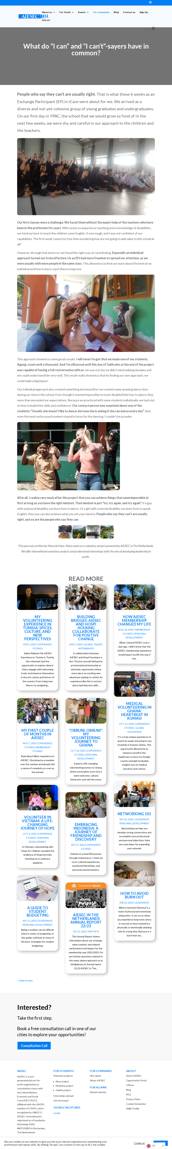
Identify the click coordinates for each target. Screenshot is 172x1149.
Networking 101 (134, 814)
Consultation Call (34, 1046)
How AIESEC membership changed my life (134, 620)
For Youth (65, 12)
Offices (130, 1085)
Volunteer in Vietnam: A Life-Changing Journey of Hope (37, 822)
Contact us (129, 12)
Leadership (45, 920)
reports (93, 931)
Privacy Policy (133, 1099)
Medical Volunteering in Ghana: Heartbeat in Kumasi (134, 711)
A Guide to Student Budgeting (38, 911)
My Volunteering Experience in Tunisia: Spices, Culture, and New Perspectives (37, 627)
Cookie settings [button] (142, 1143)
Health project (63, 1090)
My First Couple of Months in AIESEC (37, 734)
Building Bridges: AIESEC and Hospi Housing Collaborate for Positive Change (86, 627)
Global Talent (93, 644)
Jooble (56, 1113)
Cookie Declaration (136, 1103)
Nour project (62, 1081)
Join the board (60, 1100)
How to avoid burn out (134, 895)
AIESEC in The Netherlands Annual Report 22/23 (85, 920)
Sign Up (144, 12)
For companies (101, 12)
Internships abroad (63, 1095)
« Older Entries (25, 980)
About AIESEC (97, 1080)
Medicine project (64, 1085)
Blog (116, 12)
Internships (86, 648)
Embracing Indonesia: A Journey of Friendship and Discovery (86, 832)
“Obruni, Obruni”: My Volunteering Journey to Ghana (86, 737)
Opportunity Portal (136, 1080)
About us (47, 12)
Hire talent (95, 1075)
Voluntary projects (63, 1075)
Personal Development (38, 924)
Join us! (46, 20)
